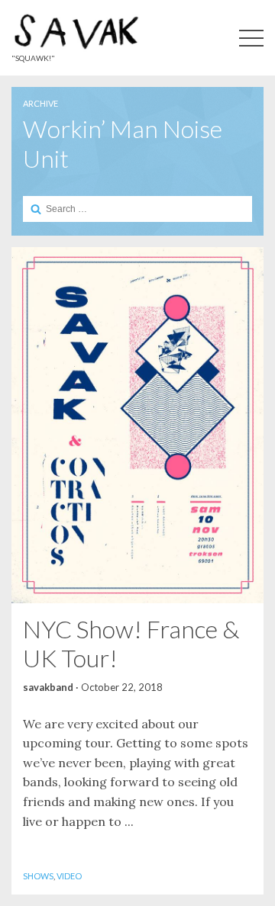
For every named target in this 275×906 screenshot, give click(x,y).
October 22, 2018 (122, 687)
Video (69, 876)
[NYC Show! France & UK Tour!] (137, 425)
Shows (38, 876)
